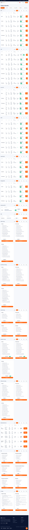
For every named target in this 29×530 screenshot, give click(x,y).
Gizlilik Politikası (18, 526)
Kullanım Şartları (22, 526)
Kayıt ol (26, 2)
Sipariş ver (27, 93)
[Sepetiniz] (18, 2)
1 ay (17, 10)
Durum (2, 0)
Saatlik (14, 10)
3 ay (19, 10)
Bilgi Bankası (23, 0)
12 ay (23, 10)
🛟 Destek (4, 0)
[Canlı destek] (27, 528)
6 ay (21, 10)
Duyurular (20, 0)
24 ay (26, 10)
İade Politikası (26, 526)
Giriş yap (23, 2)
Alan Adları (14, 521)
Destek (27, 0)
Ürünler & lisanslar (15, 522)
